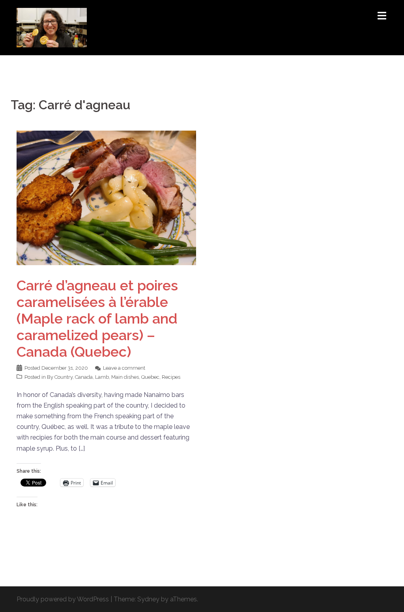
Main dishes (125, 377)
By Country (60, 377)
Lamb (102, 377)
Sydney (148, 599)
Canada (84, 377)
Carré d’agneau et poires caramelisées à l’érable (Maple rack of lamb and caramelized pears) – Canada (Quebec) (97, 318)
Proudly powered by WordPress (63, 599)
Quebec (150, 377)
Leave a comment (124, 368)
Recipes (171, 377)
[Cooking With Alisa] (52, 27)
